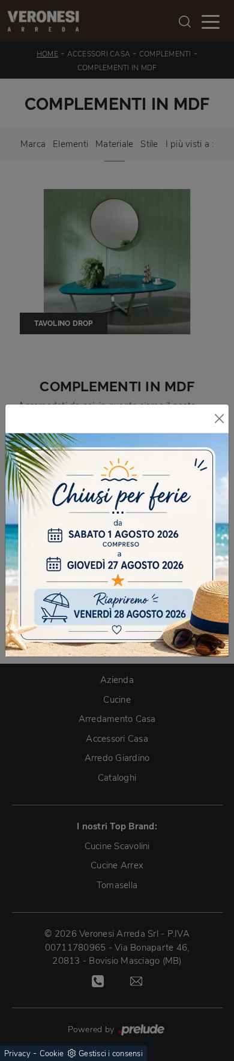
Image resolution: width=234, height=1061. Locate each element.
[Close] (219, 418)
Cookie (52, 1053)
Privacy (17, 1053)
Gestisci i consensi (111, 1053)
